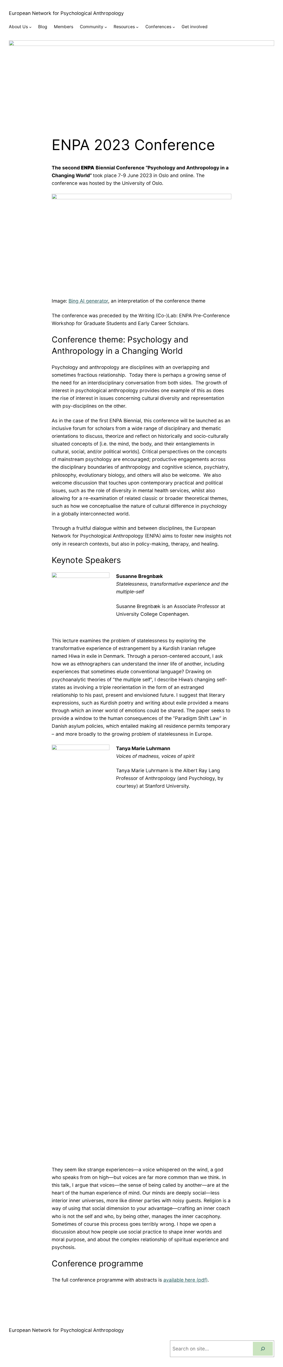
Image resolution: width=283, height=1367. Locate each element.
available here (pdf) (185, 1280)
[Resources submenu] (137, 27)
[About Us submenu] (30, 27)
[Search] (263, 1349)
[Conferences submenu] (173, 27)
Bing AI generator (88, 301)
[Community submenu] (105, 27)
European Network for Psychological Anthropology (66, 13)
